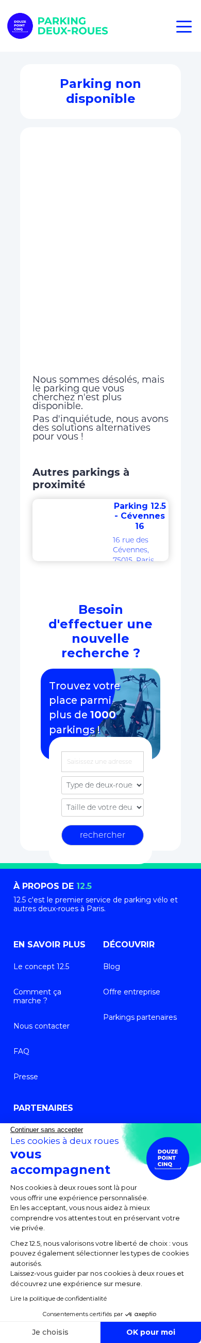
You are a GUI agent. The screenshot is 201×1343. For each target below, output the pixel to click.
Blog (111, 966)
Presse (25, 1076)
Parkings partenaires (140, 1017)
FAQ (21, 1051)
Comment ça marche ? (37, 996)
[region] (100, 257)
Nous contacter (41, 1026)
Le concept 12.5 (41, 966)
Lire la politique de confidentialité (58, 1298)
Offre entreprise (131, 992)
